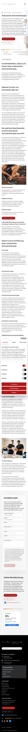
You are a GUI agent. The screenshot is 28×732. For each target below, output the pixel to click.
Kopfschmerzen (16, 212)
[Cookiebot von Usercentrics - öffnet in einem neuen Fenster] (20, 338)
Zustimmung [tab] (5, 342)
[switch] (24, 370)
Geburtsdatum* (7, 526)
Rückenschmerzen (11, 191)
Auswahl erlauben (14, 388)
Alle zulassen (14, 384)
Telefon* (6, 535)
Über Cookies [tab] (23, 342)
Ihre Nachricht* (7, 540)
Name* (5, 522)
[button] (24, 4)
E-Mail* (5, 531)
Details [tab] (14, 342)
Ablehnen (14, 392)
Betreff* (6, 518)
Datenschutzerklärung (17, 560)
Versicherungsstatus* (9, 513)
